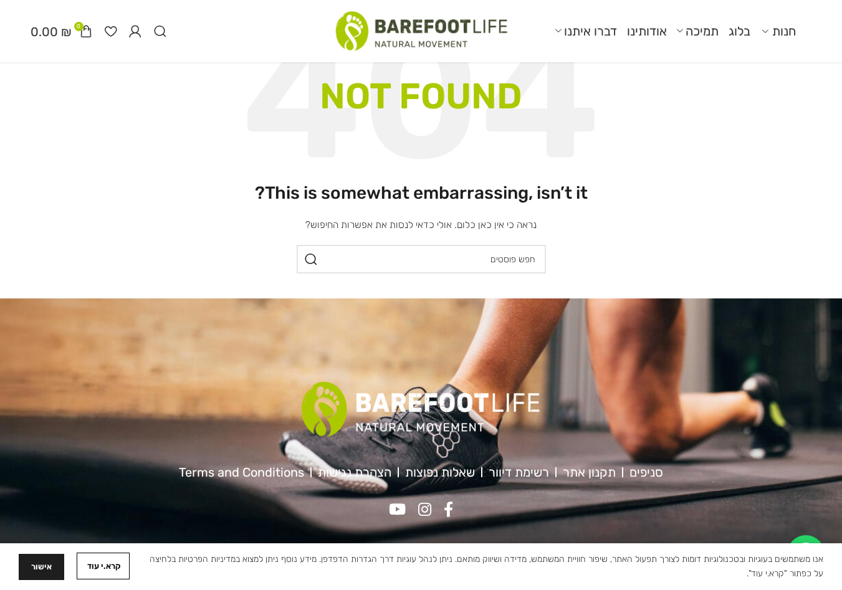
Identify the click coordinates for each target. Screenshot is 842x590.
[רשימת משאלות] (110, 31)
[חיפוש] (160, 31)
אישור (41, 566)
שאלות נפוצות (440, 472)
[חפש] (311, 259)
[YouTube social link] (397, 510)
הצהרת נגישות (354, 472)
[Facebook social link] (448, 510)
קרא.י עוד (103, 566)
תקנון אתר (589, 472)
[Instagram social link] (425, 510)
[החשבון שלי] (135, 31)
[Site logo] (421, 31)
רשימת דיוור (519, 472)
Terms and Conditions (241, 472)
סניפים (646, 472)
